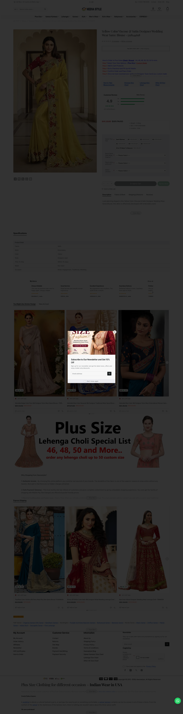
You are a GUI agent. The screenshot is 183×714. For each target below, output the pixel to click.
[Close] (114, 332)
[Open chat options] (178, 701)
